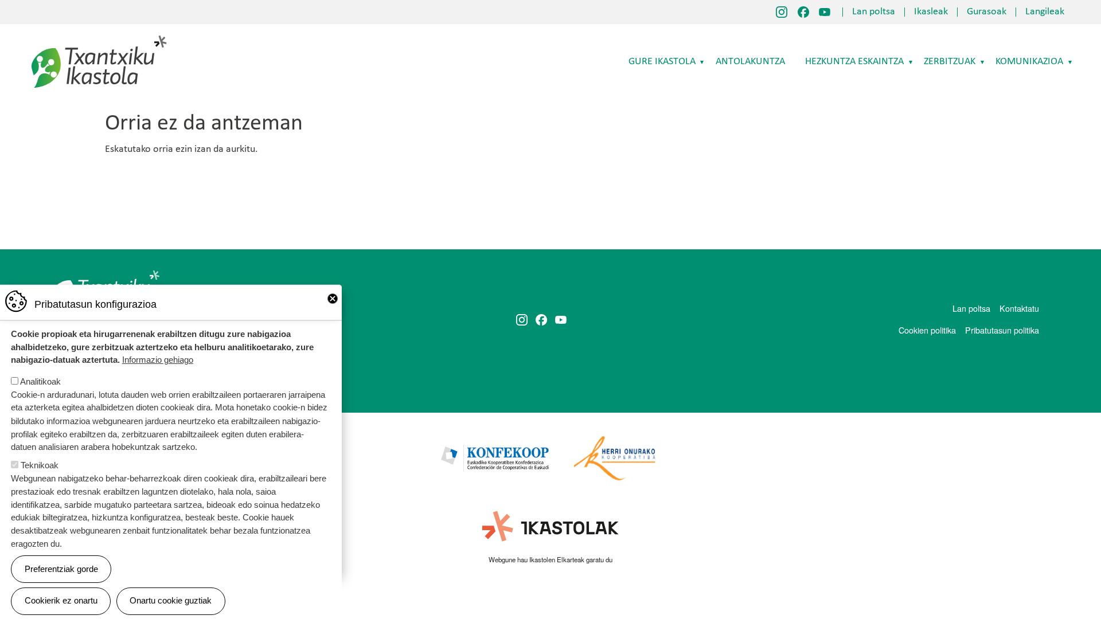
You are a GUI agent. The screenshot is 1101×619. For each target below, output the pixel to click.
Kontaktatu (1019, 308)
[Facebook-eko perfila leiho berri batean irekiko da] (803, 12)
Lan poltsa (873, 12)
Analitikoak (40, 381)
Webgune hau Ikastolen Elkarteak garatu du (550, 559)
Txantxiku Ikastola (99, 37)
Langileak (1044, 12)
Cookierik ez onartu (61, 600)
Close (332, 298)
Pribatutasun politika (1002, 330)
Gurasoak (986, 12)
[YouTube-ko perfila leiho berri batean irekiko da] (824, 12)
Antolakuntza (750, 61)
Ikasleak (931, 12)
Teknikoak (39, 465)
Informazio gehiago (157, 360)
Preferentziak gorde (61, 569)
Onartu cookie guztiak (171, 600)
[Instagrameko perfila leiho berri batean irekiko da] (781, 12)
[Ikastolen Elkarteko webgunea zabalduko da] (550, 527)
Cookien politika (927, 330)
